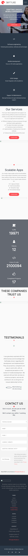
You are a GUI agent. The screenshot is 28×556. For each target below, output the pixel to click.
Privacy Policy (14, 507)
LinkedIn (14, 516)
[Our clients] (14, 312)
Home (14, 498)
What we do (14, 502)
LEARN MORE (14, 137)
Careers (14, 506)
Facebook (14, 522)
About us (14, 500)
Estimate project (14, 28)
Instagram (14, 520)
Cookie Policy (14, 509)
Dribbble (14, 518)
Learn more (14, 24)
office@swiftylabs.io (20, 471)
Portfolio (14, 504)
